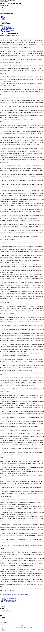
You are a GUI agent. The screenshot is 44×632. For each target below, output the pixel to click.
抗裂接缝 (26, 627)
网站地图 (22, 625)
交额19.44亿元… (4, 599)
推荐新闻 (1, 25)
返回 (12, 13)
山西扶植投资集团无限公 (7, 594)
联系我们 (3, 10)
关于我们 (3, 8)
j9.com (5, 13)
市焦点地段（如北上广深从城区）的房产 (8, 30)
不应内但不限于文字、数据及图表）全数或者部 (21, 594)
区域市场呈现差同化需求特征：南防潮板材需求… (9, 600)
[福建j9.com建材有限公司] (4, 1)
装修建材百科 (8, 13)
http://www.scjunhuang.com (6, 35)
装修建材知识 (4, 17)
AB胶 (31, 627)
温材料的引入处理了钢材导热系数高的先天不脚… (9, 598)
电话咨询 (4, 630)
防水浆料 (19, 627)
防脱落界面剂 (23, 627)
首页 (2, 7)
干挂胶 (29, 627)
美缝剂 (17, 627)
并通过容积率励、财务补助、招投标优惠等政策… (9, 601)
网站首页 (3, 617)
